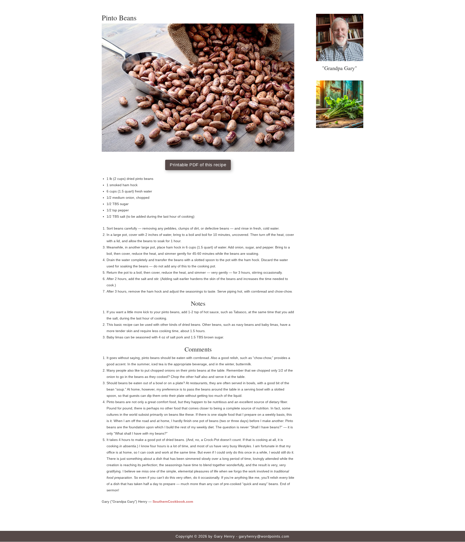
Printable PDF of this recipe (198, 164)
